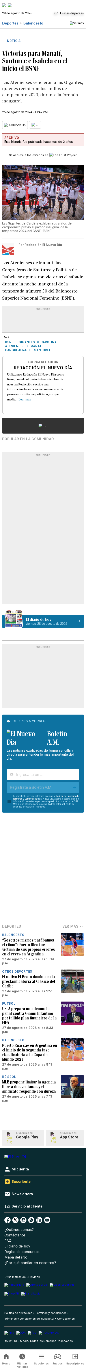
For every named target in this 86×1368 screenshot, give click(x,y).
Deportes (10, 23)
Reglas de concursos (21, 1252)
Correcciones (66, 1318)
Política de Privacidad (67, 796)
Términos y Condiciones (25, 799)
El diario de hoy (17, 1246)
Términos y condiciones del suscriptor (29, 1318)
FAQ (7, 1241)
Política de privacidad (18, 1313)
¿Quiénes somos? (19, 1230)
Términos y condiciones (51, 1313)
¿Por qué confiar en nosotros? (30, 1263)
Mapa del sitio (15, 1257)
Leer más (25, 399)
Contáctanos (15, 1235)
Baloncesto (33, 23)
